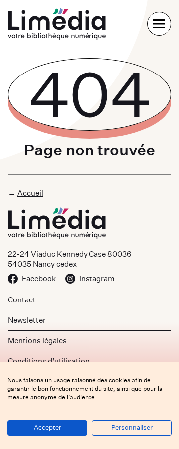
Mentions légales (37, 340)
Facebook (39, 278)
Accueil (30, 193)
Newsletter (27, 320)
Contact (22, 299)
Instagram (97, 278)
